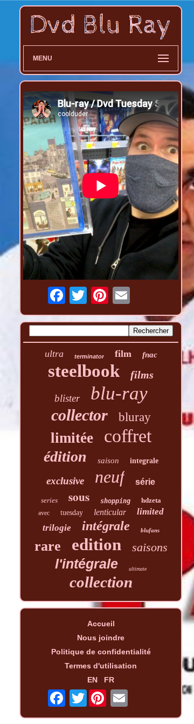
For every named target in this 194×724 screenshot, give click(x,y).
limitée (72, 438)
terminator (89, 356)
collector (79, 415)
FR (109, 679)
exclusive (65, 480)
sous (78, 497)
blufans (150, 530)
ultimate (138, 569)
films (142, 375)
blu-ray (119, 393)
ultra (54, 353)
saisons (150, 547)
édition (65, 456)
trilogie (57, 528)
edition (96, 544)
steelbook (84, 371)
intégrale (106, 526)
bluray (135, 417)
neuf (109, 476)
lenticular (110, 512)
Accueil (101, 623)
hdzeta (151, 500)
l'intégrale (86, 563)
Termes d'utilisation (101, 665)
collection (101, 582)
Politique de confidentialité (101, 651)
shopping (115, 501)
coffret (127, 436)
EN (92, 679)
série (145, 481)
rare (47, 546)
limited (150, 511)
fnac (149, 354)
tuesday (71, 513)
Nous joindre (100, 637)
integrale (144, 461)
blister (67, 398)
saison (108, 460)
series (49, 500)
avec (44, 513)
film (123, 353)
